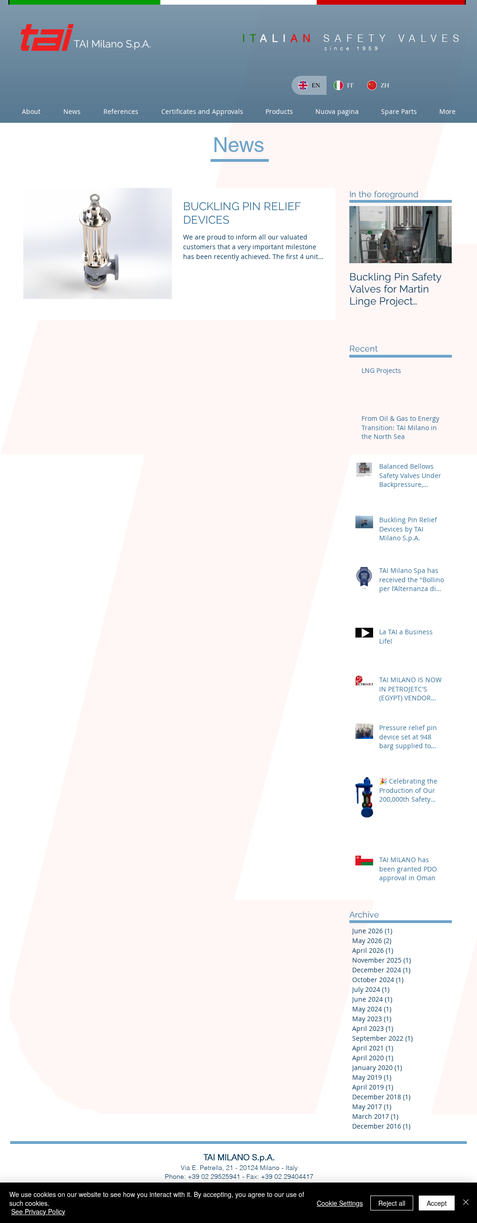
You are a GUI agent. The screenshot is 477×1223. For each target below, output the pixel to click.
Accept (437, 1203)
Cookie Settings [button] (340, 1203)
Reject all (391, 1203)
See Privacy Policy (38, 1211)
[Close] (465, 1203)
